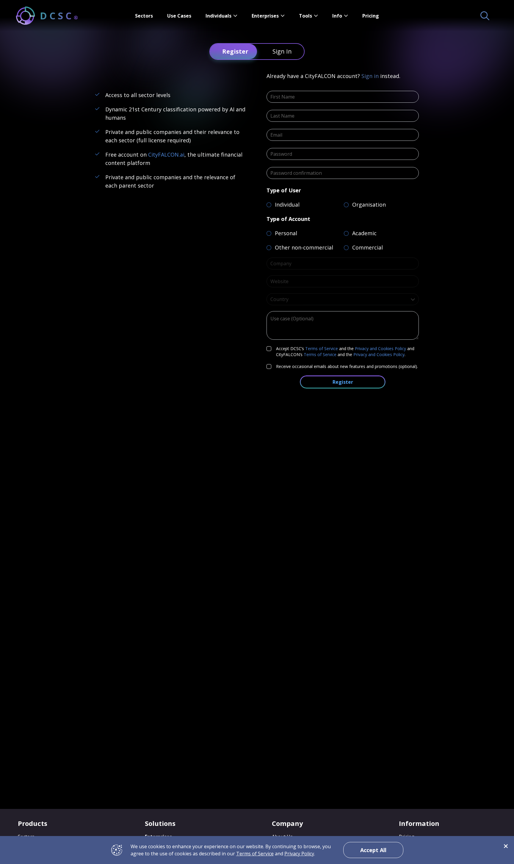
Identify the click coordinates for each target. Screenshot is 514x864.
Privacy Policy (299, 853)
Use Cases (179, 16)
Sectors (144, 16)
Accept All (373, 850)
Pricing (370, 16)
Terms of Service (321, 348)
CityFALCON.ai (166, 154)
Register (343, 382)
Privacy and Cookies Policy (380, 348)
